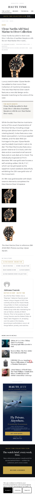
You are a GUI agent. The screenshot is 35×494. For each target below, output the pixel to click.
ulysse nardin (24, 270)
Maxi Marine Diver (9, 270)
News (11, 21)
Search (22, 3)
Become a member (17, 470)
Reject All (27, 490)
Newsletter (14, 3)
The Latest (6, 11)
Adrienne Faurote (9, 44)
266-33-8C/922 (8, 266)
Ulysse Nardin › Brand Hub (12, 262)
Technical (25, 11)
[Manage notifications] (30, 361)
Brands (15, 11)
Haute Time (5, 21)
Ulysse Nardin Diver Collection (14, 274)
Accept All (8, 490)
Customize (17, 490)
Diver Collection (22, 266)
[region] (17, 493)
